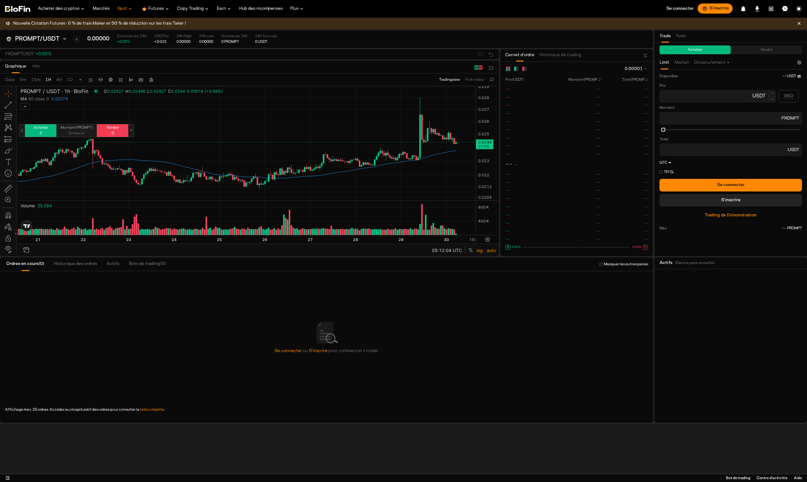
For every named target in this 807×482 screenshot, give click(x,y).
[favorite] (76, 39)
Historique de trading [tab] (560, 55)
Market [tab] (682, 62)
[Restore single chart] (491, 54)
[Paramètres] (785, 8)
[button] (28, 54)
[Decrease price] (772, 100)
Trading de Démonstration (731, 215)
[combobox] (712, 62)
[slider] (663, 130)
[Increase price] (772, 93)
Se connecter (731, 185)
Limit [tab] (664, 62)
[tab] (15, 68)
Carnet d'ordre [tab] (519, 55)
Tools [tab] (681, 36)
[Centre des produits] (491, 68)
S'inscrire (719, 8)
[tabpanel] (730, 152)
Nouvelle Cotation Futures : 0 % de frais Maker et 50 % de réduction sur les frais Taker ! (99, 23)
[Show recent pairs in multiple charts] (481, 54)
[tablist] (25, 68)
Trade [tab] (665, 36)
